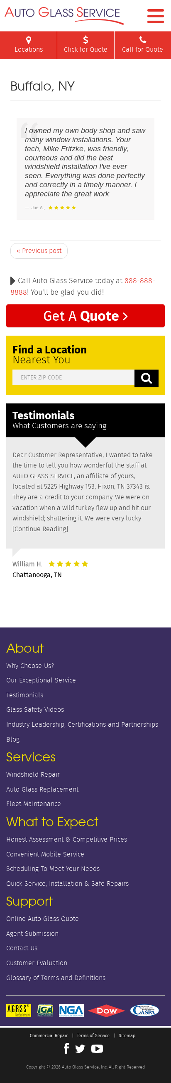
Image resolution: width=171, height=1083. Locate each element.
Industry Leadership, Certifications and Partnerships (82, 724)
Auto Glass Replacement (42, 789)
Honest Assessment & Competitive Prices (66, 839)
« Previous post (39, 250)
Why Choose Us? (30, 665)
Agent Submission (32, 933)
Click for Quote (85, 49)
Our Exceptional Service (41, 680)
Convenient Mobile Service (45, 854)
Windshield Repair (33, 774)
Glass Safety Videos (35, 709)
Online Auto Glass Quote (42, 918)
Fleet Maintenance (33, 804)
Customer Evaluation (36, 963)
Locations (29, 49)
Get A (81, 315)
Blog (13, 739)
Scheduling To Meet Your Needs (53, 868)
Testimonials (24, 695)
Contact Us (21, 948)
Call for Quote (142, 49)
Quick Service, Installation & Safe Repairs (67, 883)
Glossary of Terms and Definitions (55, 978)
